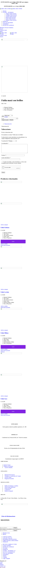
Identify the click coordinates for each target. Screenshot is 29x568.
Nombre (3, 155)
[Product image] (11, 203)
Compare (5, 557)
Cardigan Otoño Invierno (11, 15)
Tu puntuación (5, 141)
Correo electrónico (5, 157)
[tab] (16, 124)
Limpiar (6, 116)
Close (1, 562)
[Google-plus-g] (17, 524)
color (3, 116)
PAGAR (11, 120)
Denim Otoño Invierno (11, 17)
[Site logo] (5, 8)
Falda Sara (4, 399)
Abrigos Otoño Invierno (11, 13)
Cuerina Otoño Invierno (11, 16)
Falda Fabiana (5, 227)
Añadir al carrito (5, 120)
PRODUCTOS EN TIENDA (6, 27)
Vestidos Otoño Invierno (11, 20)
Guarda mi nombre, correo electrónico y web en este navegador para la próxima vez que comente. (13, 162)
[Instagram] (14, 524)
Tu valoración (4, 143)
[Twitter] (6, 524)
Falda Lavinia (5, 292)
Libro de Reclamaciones (8, 516)
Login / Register (6, 558)
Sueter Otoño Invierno (11, 18)
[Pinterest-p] (10, 524)
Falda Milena (4, 333)
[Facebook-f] (2, 524)
